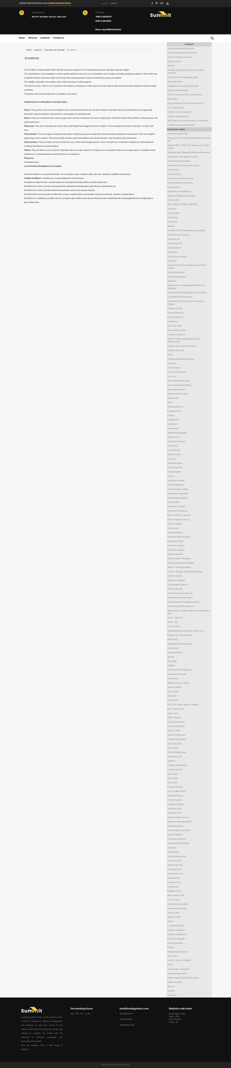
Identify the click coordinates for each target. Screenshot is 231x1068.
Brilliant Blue (172, 217)
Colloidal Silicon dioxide (177, 498)
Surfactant (171, 261)
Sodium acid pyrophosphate (179, 822)
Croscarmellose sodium (177, 489)
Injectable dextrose (175, 796)
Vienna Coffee (173, 913)
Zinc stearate (173, 692)
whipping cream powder (177, 904)
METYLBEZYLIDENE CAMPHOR (182, 204)
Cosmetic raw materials (54, 50)
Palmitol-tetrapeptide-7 (177, 934)
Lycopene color (173, 882)
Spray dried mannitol (176, 389)
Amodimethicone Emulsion (179, 161)
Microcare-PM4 (174, 326)
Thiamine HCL (173, 437)
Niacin (170, 402)
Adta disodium (173, 502)
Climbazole (172, 252)
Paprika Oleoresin (175, 835)
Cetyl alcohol (172, 528)
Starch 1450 (172, 783)
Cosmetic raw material (177, 257)
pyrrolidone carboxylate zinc (179, 191)
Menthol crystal (174, 454)
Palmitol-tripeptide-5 (176, 930)
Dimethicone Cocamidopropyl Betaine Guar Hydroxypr (186, 286)
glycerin (74, 114)
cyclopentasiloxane (56, 182)
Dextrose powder (174, 800)
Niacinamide (172, 398)
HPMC (170, 355)
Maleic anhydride (174, 982)
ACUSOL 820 (173, 200)
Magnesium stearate (176, 580)
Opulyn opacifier (174, 61)
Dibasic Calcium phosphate (179, 567)
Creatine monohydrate (177, 765)
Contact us (58, 38)
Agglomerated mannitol (177, 394)
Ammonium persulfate (176, 908)
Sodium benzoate (174, 533)
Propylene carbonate (176, 506)
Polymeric (29, 158)
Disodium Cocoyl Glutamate (179, 112)
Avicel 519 (171, 209)
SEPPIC (171, 66)
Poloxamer (172, 696)
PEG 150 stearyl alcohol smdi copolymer (184, 95)
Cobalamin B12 (174, 411)
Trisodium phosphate (176, 739)
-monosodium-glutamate (178, 969)
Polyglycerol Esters (175, 804)
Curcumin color (174, 861)
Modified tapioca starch (177, 952)
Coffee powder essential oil (178, 830)
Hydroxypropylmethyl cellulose (180, 359)
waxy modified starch (176, 791)
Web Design (106, 1065)
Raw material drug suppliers (179, 385)
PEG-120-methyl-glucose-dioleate (183, 705)
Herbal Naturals (174, 368)
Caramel (171, 761)
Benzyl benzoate (174, 744)
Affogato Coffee (174, 917)
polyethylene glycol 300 (177, 134)
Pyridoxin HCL (173, 420)
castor (76, 174)
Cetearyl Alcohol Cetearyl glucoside (182, 77)
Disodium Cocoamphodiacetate (181, 125)
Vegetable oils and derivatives (180, 644)
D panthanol (172, 424)
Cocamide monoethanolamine (180, 178)
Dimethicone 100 (174, 243)
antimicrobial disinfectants (178, 381)
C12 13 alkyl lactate (175, 108)
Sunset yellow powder (176, 856)
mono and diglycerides (177, 973)
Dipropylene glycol (175, 826)
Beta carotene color (175, 895)
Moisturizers (172, 639)
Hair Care (171, 376)
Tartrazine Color (174, 813)
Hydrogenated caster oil (177, 585)
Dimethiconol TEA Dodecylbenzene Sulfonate (187, 293)
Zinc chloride (172, 748)
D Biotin (170, 415)
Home (22, 38)
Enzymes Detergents (176, 372)
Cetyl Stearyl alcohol (176, 441)
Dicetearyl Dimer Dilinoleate (179, 670)
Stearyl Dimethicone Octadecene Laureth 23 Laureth (186, 266)
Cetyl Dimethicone (175, 317)
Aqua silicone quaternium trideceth (182, 53)
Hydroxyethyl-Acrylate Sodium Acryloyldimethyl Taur (188, 612)
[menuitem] (21, 39)
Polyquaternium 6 (174, 653)
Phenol (170, 921)
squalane (106, 174)
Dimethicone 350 (174, 308)
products (45, 38)
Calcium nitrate (173, 730)
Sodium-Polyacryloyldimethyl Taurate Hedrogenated (183, 340)
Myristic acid (172, 678)
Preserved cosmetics (176, 330)
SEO (118, 1065)
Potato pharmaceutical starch (180, 598)
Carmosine (172, 222)
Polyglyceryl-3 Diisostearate (179, 635)
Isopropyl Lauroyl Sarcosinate (180, 183)
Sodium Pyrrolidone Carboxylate (181, 196)
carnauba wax (173, 852)
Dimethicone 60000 (175, 726)
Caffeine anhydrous (175, 485)
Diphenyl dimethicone (176, 277)
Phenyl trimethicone (175, 272)
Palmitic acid (172, 700)
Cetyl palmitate (173, 450)
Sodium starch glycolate (177, 493)
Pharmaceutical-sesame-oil (179, 593)
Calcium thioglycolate (176, 752)
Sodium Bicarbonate (176, 550)
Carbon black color (175, 874)
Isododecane (173, 648)
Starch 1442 (172, 778)
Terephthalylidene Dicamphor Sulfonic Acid (185, 631)
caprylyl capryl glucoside (178, 116)
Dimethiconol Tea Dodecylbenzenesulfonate (186, 230)
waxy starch (172, 956)
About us (32, 38)
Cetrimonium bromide (176, 674)
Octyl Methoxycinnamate (178, 235)
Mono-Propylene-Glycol (178, 520)
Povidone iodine (174, 472)
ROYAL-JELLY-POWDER (179, 960)
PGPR (170, 965)
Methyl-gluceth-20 (175, 709)
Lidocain (171, 476)
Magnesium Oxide (175, 541)
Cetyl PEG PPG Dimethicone (180, 297)
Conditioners (172, 321)
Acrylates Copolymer (176, 335)
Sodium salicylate (175, 589)
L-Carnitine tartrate (175, 926)
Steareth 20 (172, 446)
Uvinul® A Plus (173, 626)
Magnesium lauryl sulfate (178, 683)
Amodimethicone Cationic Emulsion (182, 157)
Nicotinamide (173, 428)
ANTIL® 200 (172, 622)
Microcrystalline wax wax (178, 817)
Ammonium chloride (176, 480)
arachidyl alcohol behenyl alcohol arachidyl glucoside (185, 71)
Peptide (170, 947)
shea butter (55, 174)
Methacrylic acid (174, 757)
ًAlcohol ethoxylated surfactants (180, 48)
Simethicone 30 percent (177, 511)
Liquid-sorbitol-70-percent (179, 515)
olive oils (97, 174)
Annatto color (173, 887)
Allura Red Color (174, 809)
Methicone (171, 281)
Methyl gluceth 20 (174, 82)
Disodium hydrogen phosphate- (181, 563)
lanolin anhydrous (174, 463)
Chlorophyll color (174, 869)
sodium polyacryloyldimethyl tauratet (183, 978)
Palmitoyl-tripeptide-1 (176, 939)
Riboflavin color (174, 891)
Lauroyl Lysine (173, 187)
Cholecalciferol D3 (175, 407)
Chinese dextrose (175, 787)
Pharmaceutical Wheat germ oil (180, 606)
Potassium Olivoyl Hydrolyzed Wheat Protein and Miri (188, 139)
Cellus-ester (172, 713)
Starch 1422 (172, 774)
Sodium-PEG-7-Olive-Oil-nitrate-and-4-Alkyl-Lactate (188, 146)
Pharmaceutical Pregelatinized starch (183, 602)
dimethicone (110, 186)
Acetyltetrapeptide (175, 943)
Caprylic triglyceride (175, 350)
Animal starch (173, 170)
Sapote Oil (171, 848)
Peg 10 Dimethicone (176, 722)
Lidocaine (171, 363)
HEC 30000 (172, 99)
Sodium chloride (174, 687)
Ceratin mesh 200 (175, 770)
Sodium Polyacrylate (176, 735)
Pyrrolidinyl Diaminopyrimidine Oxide (183, 165)
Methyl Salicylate (174, 468)
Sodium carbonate (175, 554)
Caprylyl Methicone (175, 313)
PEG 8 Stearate (174, 718)
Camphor (171, 459)
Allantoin (171, 226)
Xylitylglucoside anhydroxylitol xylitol (183, 86)
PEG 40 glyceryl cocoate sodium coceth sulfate (187, 121)
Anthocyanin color (175, 865)
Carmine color (173, 900)
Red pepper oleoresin (176, 839)
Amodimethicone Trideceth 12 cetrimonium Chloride (185, 302)
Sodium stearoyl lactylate (178, 843)
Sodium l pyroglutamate (177, 90)
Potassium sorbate (175, 545)
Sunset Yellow (173, 213)
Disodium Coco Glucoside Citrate (181, 346)
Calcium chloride (174, 524)
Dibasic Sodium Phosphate (179, 558)
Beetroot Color (173, 878)
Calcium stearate (174, 576)
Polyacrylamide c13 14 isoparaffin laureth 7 (185, 103)
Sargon (126, 1065)
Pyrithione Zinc (173, 239)
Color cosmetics (174, 174)
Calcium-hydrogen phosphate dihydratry (184, 572)
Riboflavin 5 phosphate (177, 433)
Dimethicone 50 (174, 248)
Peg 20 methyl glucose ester (179, 57)
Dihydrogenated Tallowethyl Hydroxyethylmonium (188, 152)
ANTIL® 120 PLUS (175, 618)
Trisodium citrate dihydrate (178, 537)
